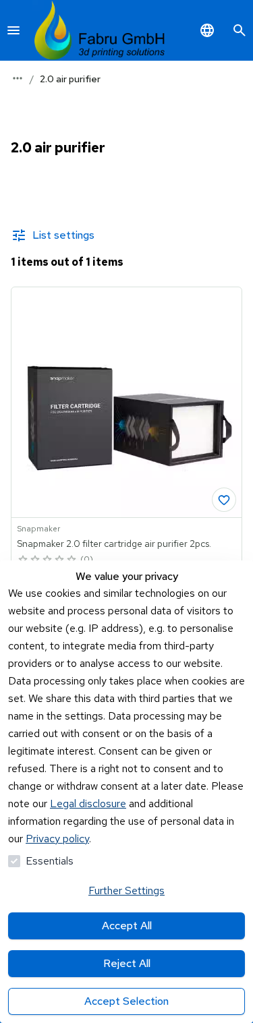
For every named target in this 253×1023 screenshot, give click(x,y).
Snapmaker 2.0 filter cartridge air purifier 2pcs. (114, 543)
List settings (63, 235)
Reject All (126, 963)
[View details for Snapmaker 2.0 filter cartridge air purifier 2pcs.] (126, 402)
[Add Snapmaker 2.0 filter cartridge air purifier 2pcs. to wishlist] (224, 500)
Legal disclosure (88, 803)
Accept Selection (126, 1001)
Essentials (50, 861)
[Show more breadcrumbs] (17, 78)
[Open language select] (207, 30)
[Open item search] (239, 30)
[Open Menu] (13, 30)
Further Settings (126, 890)
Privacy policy (57, 838)
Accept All (127, 925)
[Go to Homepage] (99, 30)
